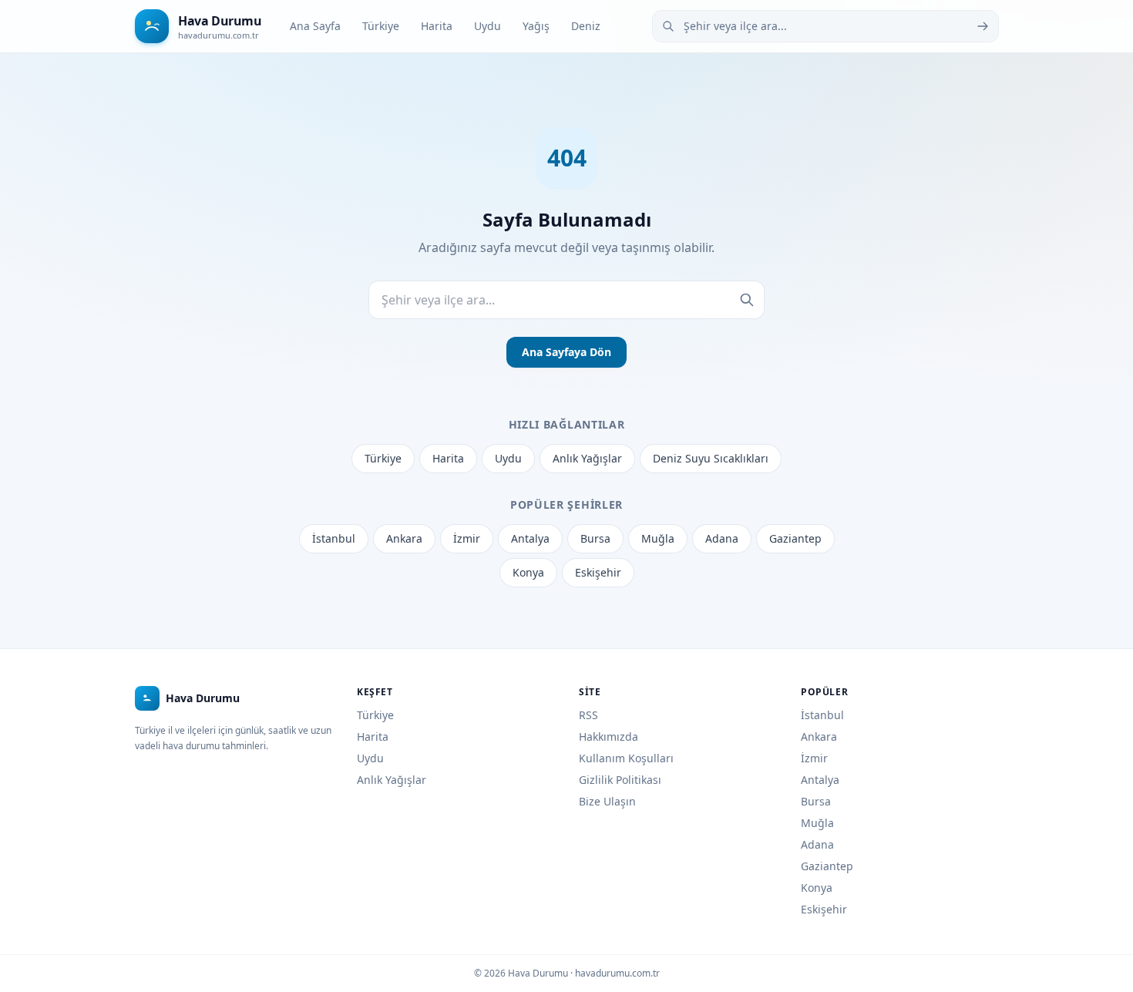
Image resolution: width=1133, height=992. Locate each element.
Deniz (585, 25)
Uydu (487, 25)
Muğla (657, 538)
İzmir (466, 538)
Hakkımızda (608, 736)
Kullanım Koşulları (626, 758)
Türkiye (380, 25)
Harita (436, 25)
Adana (721, 538)
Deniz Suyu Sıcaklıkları (710, 458)
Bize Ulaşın (607, 801)
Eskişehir (598, 572)
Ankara (404, 538)
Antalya (530, 538)
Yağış (536, 25)
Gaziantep (795, 538)
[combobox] (825, 26)
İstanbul (333, 538)
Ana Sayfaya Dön (566, 352)
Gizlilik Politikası (620, 779)
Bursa (595, 538)
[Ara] (982, 26)
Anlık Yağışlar (587, 458)
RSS (588, 715)
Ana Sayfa (315, 25)
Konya (528, 572)
